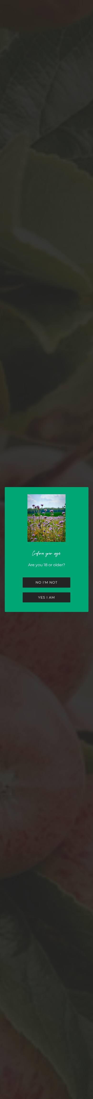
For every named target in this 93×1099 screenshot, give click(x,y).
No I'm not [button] (46, 582)
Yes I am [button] (46, 597)
